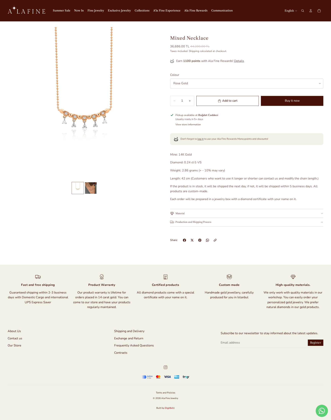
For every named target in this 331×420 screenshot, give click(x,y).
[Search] (302, 10)
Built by (165, 407)
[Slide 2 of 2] (91, 188)
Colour (174, 75)
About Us (14, 331)
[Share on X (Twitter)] (192, 240)
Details (239, 61)
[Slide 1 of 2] (78, 188)
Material (180, 213)
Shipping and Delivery (129, 331)
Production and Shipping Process (193, 222)
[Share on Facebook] (184, 240)
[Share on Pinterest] (200, 240)
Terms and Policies (165, 392)
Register (315, 343)
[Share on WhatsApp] (207, 240)
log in (200, 139)
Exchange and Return (128, 338)
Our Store (14, 346)
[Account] (310, 10)
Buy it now (292, 101)
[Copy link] (215, 240)
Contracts (120, 353)
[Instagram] (165, 367)
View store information (188, 124)
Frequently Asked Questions (134, 346)
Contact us (15, 338)
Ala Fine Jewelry (169, 398)
